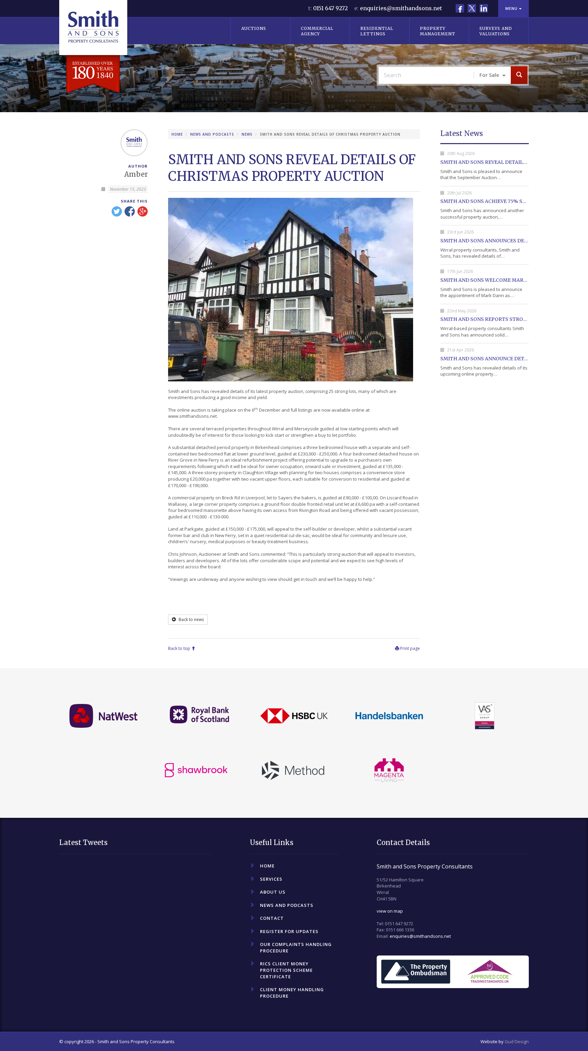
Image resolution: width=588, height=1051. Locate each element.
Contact (272, 918)
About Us (272, 892)
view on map (390, 911)
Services (271, 879)
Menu (512, 8)
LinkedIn (483, 8)
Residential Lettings (376, 31)
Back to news (191, 619)
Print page (409, 648)
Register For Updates (289, 931)
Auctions (253, 28)
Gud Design (517, 1041)
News (247, 134)
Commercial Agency (317, 31)
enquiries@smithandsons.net (401, 8)
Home (177, 134)
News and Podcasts (212, 134)
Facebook (460, 8)
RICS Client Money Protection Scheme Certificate (286, 970)
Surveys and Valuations (495, 31)
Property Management (437, 31)
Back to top (179, 648)
